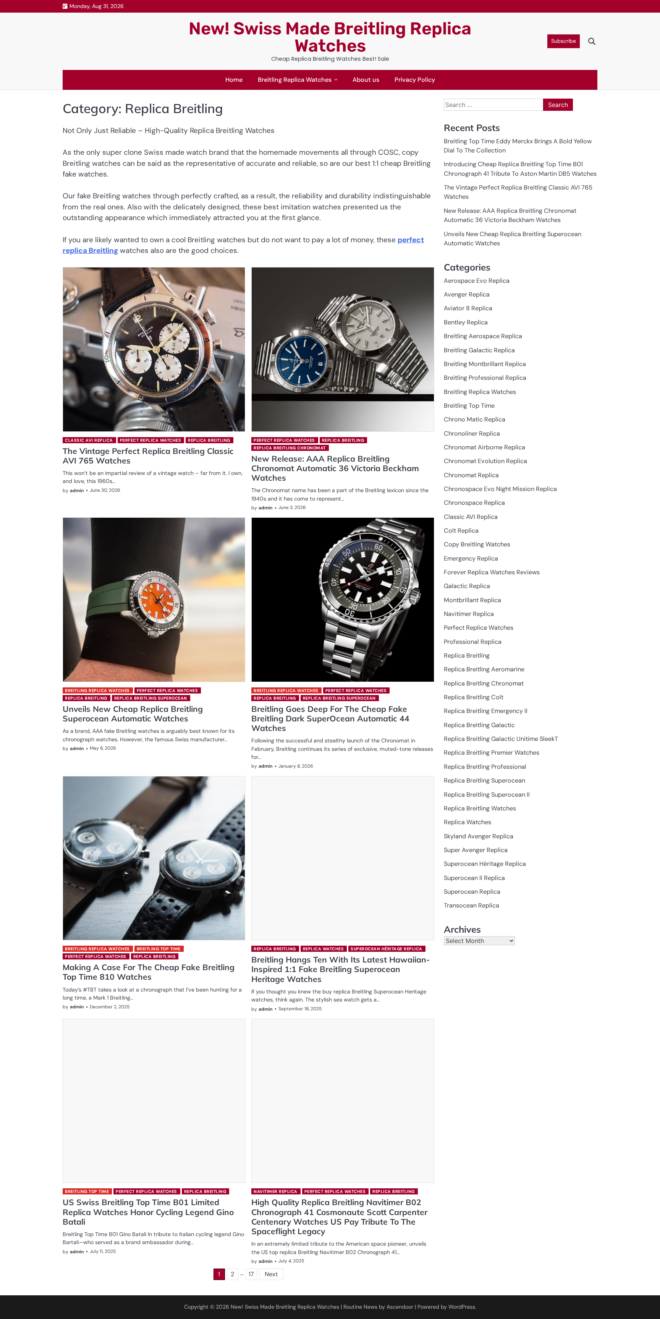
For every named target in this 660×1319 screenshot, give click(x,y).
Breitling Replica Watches (295, 80)
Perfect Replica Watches (150, 440)
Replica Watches (323, 948)
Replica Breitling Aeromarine (484, 670)
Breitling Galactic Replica (479, 350)
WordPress (461, 1306)
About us (366, 80)
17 (251, 1274)
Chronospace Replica (474, 503)
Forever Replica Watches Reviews (492, 572)
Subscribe (563, 40)
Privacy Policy (415, 80)
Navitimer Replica (276, 1191)
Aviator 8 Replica (468, 309)
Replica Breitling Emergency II (485, 711)
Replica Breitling (209, 440)
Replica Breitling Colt (473, 697)
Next (271, 1274)
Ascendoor (400, 1306)
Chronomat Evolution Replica (485, 461)
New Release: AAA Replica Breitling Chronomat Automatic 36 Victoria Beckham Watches (335, 468)
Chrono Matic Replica (474, 419)
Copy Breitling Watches (477, 544)
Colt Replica (461, 531)
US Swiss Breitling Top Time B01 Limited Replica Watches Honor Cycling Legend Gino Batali (148, 1212)
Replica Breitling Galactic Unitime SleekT (501, 739)
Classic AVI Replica (89, 440)
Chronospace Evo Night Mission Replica (500, 489)
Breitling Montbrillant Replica (485, 364)
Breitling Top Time (159, 948)
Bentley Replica (466, 322)
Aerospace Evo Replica (477, 281)
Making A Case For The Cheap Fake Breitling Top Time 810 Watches (149, 972)
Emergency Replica (471, 558)
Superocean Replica (472, 892)
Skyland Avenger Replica (478, 836)
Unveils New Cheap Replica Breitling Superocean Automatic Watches (133, 713)
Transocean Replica (471, 905)
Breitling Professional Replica (485, 378)
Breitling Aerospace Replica (483, 336)
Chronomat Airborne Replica (484, 447)
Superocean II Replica (474, 878)
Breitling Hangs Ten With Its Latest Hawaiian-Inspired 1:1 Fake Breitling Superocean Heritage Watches (340, 969)
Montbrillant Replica (472, 600)
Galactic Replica (467, 586)
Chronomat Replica (471, 475)
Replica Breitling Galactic (479, 725)
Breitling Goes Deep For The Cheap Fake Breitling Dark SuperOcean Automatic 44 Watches (330, 718)
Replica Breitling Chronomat (290, 447)
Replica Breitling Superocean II (487, 795)
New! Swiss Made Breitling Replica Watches (330, 37)
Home (234, 80)
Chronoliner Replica (472, 433)
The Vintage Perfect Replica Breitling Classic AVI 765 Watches (148, 455)
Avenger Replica (467, 294)
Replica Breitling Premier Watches (491, 753)
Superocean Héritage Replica (386, 948)
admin (77, 491)
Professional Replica (472, 642)
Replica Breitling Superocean (150, 698)
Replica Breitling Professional (485, 767)
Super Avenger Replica (476, 850)
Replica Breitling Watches (480, 808)
